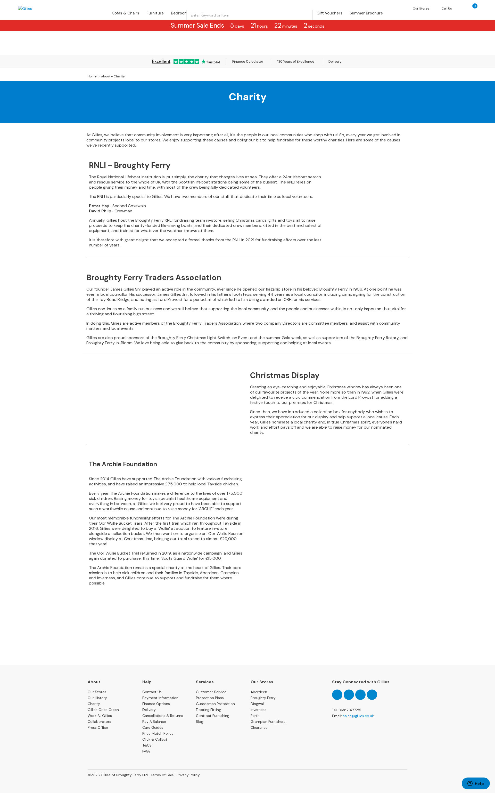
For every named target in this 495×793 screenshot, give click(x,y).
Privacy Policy (188, 775)
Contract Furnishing (212, 715)
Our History (97, 697)
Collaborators (99, 721)
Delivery (334, 61)
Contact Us (152, 692)
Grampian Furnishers (268, 721)
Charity (94, 703)
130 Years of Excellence (295, 61)
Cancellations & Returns (162, 715)
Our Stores (97, 692)
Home (92, 76)
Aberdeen (259, 692)
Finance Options (156, 703)
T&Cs (146, 745)
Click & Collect (154, 739)
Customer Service (211, 692)
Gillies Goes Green (103, 709)
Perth (255, 715)
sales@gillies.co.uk (358, 716)
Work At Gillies (100, 715)
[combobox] (249, 15)
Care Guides (152, 727)
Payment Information (160, 697)
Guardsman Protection (215, 703)
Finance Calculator (247, 61)
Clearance (259, 727)
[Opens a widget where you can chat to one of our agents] (475, 784)
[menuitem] (126, 13)
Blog (199, 721)
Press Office (98, 727)
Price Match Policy (158, 733)
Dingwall (258, 703)
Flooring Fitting (208, 709)
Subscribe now (247, 645)
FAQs (146, 751)
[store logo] (39, 8)
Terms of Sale (162, 775)
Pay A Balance (154, 721)
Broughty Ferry (263, 697)
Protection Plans (210, 697)
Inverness (258, 709)
